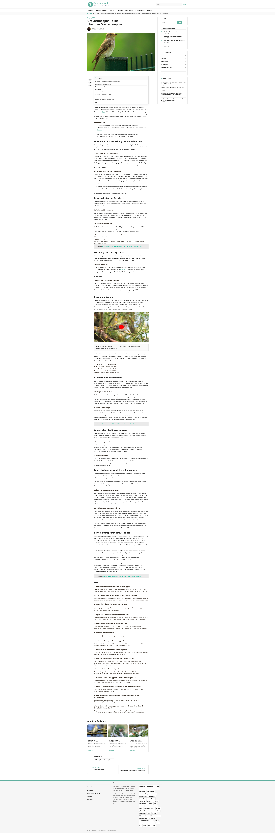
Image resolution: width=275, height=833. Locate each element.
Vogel (103, 112)
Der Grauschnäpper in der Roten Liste (104, 99)
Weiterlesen (91, 750)
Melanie (95, 29)
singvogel (158, 815)
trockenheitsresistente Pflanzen (147, 823)
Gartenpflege (142, 798)
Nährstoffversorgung (149, 808)
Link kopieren (103, 759)
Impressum (90, 790)
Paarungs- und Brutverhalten (102, 92)
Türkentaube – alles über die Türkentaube (174, 45)
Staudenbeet (152, 818)
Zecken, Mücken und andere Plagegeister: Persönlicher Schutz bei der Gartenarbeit (171, 94)
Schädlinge (151, 815)
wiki (140, 825)
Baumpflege (142, 786)
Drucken (111, 759)
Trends (156, 820)
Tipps (152, 820)
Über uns (90, 799)
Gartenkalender (129, 10)
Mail (90, 79)
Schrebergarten (143, 815)
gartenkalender (143, 796)
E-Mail (96, 759)
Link (90, 82)
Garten (157, 789)
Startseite (90, 10)
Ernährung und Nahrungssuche (103, 86)
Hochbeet (150, 803)
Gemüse (156, 801)
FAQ (96, 102)
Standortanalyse (143, 818)
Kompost (141, 806)
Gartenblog (121, 10)
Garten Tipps (142, 801)
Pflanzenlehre (96, 13)
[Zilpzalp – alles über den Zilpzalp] (97, 730)
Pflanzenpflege (151, 811)
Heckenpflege (142, 803)
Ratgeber (104, 10)
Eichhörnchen (142, 789)
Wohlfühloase (151, 825)
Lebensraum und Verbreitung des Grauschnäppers (107, 81)
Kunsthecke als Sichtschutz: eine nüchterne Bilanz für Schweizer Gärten (173, 82)
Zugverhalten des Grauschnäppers (103, 94)
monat (141, 808)
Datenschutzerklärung (93, 793)
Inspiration (112, 10)
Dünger (157, 786)
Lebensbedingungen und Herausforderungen (106, 97)
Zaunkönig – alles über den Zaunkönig (114, 741)
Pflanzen (158, 808)
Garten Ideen (153, 794)
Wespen (122, 269)
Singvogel (99, 130)
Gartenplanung (145, 13)
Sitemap (89, 796)
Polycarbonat (142, 813)
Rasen (149, 813)
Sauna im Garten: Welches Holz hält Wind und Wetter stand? (172, 88)
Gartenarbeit (142, 791)
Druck (90, 85)
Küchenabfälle (148, 806)
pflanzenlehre (142, 811)
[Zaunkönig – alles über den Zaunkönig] (118, 730)
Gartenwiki (149, 10)
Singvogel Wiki (110, 13)
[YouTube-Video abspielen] (121, 327)
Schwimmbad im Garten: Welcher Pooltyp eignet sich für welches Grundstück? (173, 99)
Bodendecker (150, 786)
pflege (158, 811)
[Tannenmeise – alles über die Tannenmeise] (138, 730)
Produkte (97, 10)
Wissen (145, 825)
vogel (157, 823)
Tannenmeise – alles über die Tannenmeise (136, 741)
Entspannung (151, 789)
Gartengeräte (150, 791)
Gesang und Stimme (100, 89)
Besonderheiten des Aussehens (103, 84)
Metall (155, 806)
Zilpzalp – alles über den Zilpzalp (93, 741)
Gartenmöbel (152, 796)
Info (155, 803)
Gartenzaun (150, 801)
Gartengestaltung (164, 13)
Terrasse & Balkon (139, 10)
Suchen (184, 4)
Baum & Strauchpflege (129, 13)
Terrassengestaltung (144, 820)
